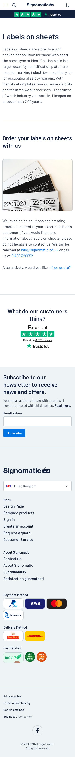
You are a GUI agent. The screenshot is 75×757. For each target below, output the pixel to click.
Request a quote (17, 532)
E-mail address (13, 413)
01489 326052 (22, 255)
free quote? (61, 267)
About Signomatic (18, 565)
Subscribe (14, 433)
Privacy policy (12, 696)
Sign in (9, 519)
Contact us (12, 558)
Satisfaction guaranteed (23, 578)
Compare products (18, 512)
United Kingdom (24, 486)
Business (9, 716)
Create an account (18, 526)
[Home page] (37, 470)
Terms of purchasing (16, 703)
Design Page (13, 506)
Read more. (62, 405)
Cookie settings (13, 709)
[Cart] (67, 5)
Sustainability (14, 572)
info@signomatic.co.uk (39, 250)
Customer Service (18, 539)
